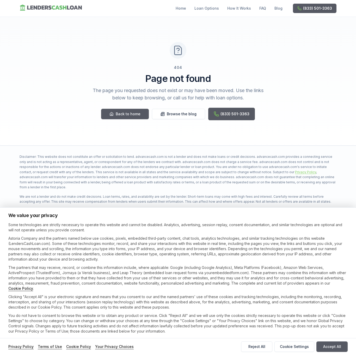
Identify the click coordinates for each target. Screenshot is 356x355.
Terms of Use (50, 346)
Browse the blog (182, 114)
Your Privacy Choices (114, 346)
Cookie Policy (20, 288)
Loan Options (206, 8)
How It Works (239, 8)
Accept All (332, 346)
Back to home (128, 114)
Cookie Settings (294, 346)
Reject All (256, 346)
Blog (278, 8)
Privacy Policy (305, 172)
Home (181, 8)
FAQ (262, 8)
